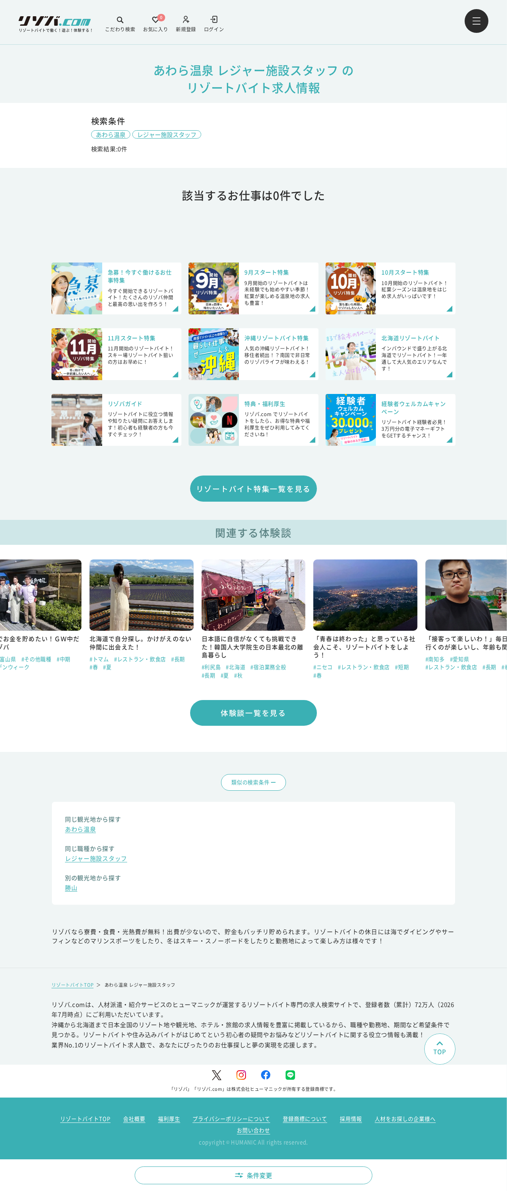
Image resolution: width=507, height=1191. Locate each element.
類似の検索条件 (250, 782)
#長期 (178, 659)
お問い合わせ (253, 1130)
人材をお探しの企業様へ (405, 1119)
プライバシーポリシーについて (231, 1119)
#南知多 (435, 659)
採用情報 (351, 1119)
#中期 (64, 659)
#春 (94, 667)
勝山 (71, 888)
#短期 (402, 667)
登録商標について (305, 1119)
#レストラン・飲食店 (140, 659)
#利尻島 (211, 667)
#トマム (99, 659)
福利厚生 (169, 1119)
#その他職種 (36, 659)
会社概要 (134, 1119)
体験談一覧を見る (253, 712)
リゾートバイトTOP (72, 985)
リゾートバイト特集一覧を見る (253, 488)
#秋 (238, 675)
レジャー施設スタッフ (166, 134)
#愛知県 (459, 659)
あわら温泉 (111, 134)
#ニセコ (323, 667)
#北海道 (235, 667)
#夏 (107, 667)
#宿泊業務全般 (268, 667)
